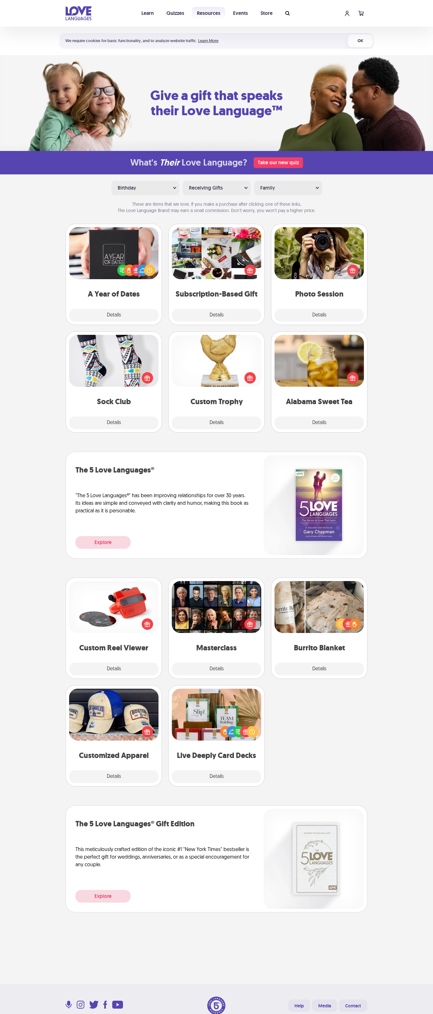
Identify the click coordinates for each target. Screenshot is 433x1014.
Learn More (208, 40)
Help (299, 1006)
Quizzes (175, 13)
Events (240, 13)
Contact (353, 1006)
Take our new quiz (278, 162)
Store (267, 13)
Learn (147, 13)
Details (114, 315)
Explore (103, 542)
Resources (208, 13)
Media (324, 1006)
